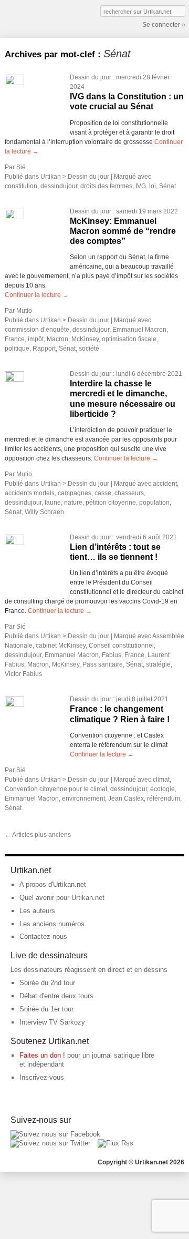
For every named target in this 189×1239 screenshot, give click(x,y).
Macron (57, 339)
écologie (162, 789)
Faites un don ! (42, 1055)
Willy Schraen (44, 512)
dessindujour (58, 186)
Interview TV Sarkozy (52, 1022)
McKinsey (85, 339)
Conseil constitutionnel (121, 645)
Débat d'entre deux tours (56, 996)
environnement (83, 798)
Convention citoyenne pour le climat (56, 789)
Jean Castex (126, 798)
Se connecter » (163, 24)
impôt (36, 339)
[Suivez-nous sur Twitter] (50, 1143)
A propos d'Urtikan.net (52, 884)
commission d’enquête (37, 329)
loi (152, 186)
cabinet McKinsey (61, 645)
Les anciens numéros (52, 924)
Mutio (24, 310)
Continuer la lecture (37, 295)
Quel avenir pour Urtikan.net (61, 898)
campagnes (74, 493)
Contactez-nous (43, 936)
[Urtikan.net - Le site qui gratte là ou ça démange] (43, 17)
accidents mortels (30, 493)
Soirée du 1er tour (46, 1009)
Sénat (167, 186)
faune (53, 502)
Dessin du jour (90, 77)
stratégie (158, 664)
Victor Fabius (23, 674)
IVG (140, 186)
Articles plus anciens (38, 834)
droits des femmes (106, 186)
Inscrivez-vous (41, 1077)
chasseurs (129, 493)
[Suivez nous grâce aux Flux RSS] (115, 1143)
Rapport (44, 348)
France (15, 339)
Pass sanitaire (102, 664)
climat (161, 779)
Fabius (111, 655)
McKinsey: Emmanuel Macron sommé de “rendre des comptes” (123, 231)
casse (102, 493)
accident (165, 483)
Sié (21, 167)
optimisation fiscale (129, 339)
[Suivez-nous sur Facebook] (55, 1134)
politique (17, 348)
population (154, 502)
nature (73, 502)
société (89, 348)
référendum (163, 798)
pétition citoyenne (111, 502)
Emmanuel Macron (139, 329)
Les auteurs (37, 911)
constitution (21, 186)
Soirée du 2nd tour (47, 983)
